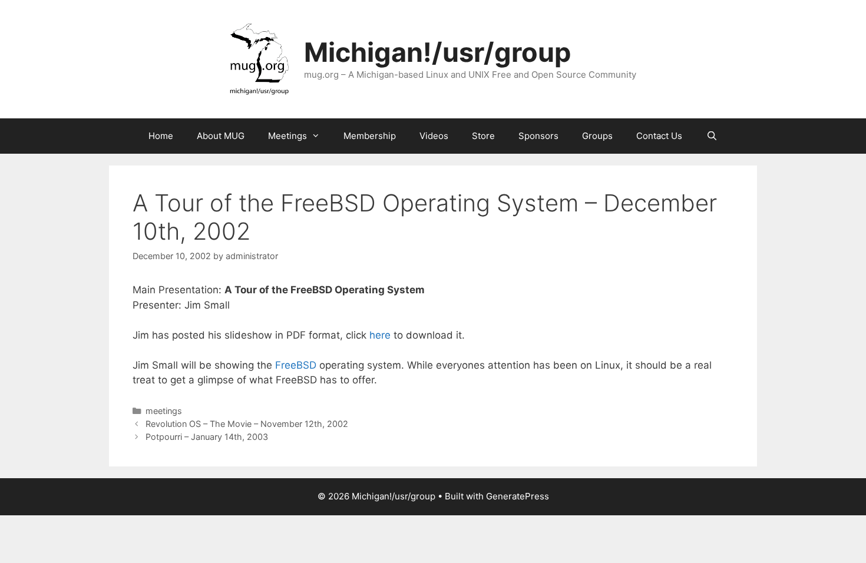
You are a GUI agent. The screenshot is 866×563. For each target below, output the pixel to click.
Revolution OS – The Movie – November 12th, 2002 (247, 424)
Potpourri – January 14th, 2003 (207, 437)
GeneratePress (517, 496)
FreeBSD (295, 365)
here (380, 335)
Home (160, 135)
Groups (597, 135)
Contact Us (659, 135)
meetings (164, 411)
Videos (433, 135)
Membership (369, 135)
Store (483, 135)
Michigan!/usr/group (437, 52)
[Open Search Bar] (711, 136)
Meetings (287, 135)
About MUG (220, 135)
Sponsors (538, 135)
